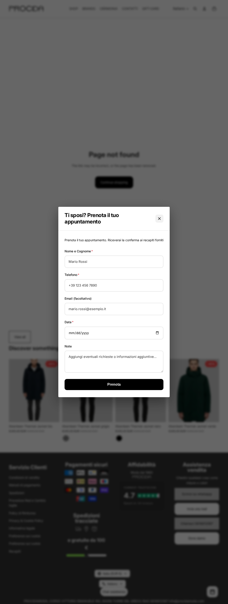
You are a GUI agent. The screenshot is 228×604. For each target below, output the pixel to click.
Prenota (114, 384)
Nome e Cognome (79, 251)
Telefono (72, 275)
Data (69, 322)
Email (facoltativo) (78, 298)
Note (68, 346)
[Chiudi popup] (159, 219)
